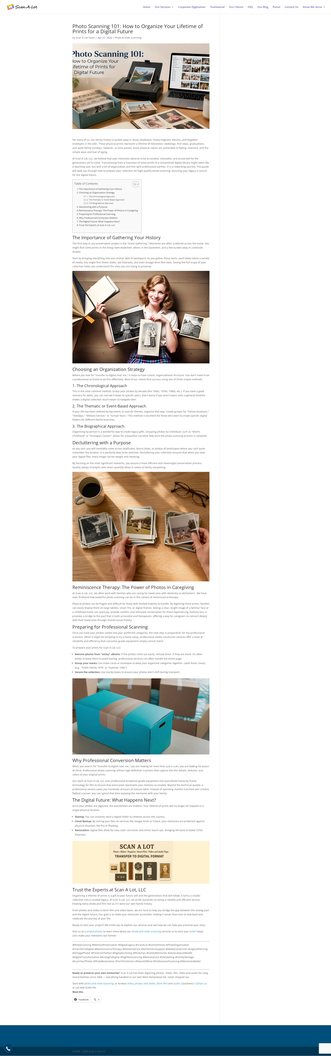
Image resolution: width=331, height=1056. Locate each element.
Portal (276, 7)
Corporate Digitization (192, 7)
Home (146, 7)
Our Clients (236, 7)
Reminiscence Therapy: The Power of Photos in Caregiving (108, 210)
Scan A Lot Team (85, 37)
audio (176, 983)
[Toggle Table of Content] (134, 184)
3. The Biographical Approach (100, 203)
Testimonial (217, 7)
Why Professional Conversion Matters (98, 217)
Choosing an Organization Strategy (97, 192)
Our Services (162, 7)
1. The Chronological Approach (101, 196)
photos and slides (145, 983)
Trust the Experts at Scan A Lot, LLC (97, 225)
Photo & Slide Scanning (128, 37)
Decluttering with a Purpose (93, 206)
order (193, 931)
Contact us (201, 983)
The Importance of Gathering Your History (100, 189)
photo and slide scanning (146, 931)
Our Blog (262, 7)
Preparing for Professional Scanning (97, 214)
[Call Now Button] (8, 1048)
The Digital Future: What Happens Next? (99, 221)
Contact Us (291, 7)
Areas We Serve (312, 7)
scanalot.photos (93, 931)
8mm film (162, 983)
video (130, 983)
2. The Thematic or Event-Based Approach (105, 199)
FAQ (250, 7)
